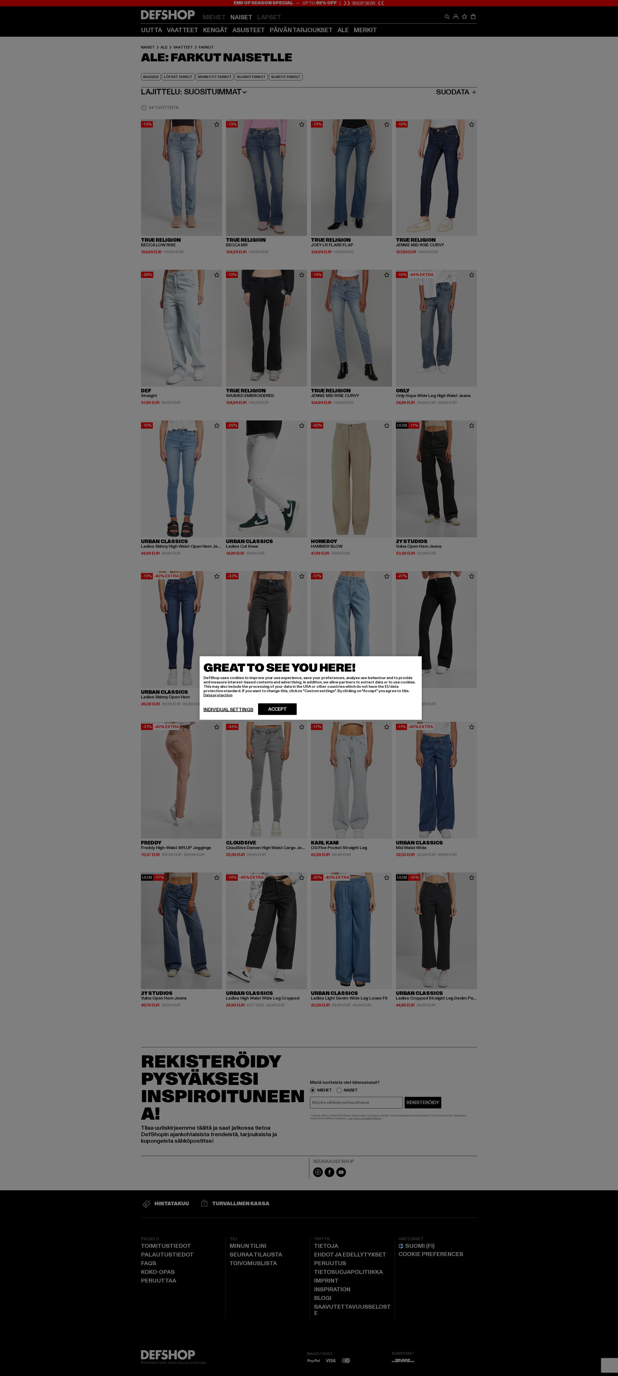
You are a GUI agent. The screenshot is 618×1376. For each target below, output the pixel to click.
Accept (277, 709)
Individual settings (228, 710)
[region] (311, 688)
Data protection (218, 695)
